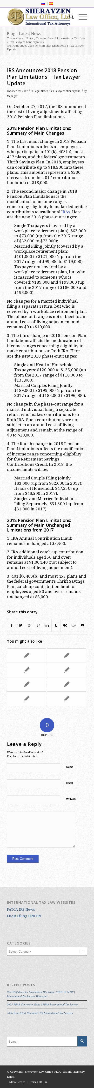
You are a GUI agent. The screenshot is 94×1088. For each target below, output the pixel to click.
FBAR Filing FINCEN (24, 916)
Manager (12, 96)
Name (69, 767)
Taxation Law (45, 38)
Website (71, 799)
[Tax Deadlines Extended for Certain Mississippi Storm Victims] (66, 699)
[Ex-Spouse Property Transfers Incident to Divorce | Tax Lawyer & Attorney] (26, 684)
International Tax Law (71, 38)
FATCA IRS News (21, 909)
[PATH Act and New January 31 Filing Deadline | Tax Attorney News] (26, 670)
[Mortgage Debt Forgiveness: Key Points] (26, 699)
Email (69, 783)
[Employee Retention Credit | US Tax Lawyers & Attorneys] (66, 655)
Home (29, 38)
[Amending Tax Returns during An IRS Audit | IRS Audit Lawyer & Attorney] (66, 670)
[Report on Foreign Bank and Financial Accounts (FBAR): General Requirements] (26, 655)
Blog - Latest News (24, 33)
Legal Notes (41, 91)
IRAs (65, 211)
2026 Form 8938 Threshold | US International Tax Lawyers (40, 1013)
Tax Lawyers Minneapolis (25, 42)
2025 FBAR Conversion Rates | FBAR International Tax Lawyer (42, 1004)
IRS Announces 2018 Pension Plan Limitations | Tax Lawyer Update (43, 77)
